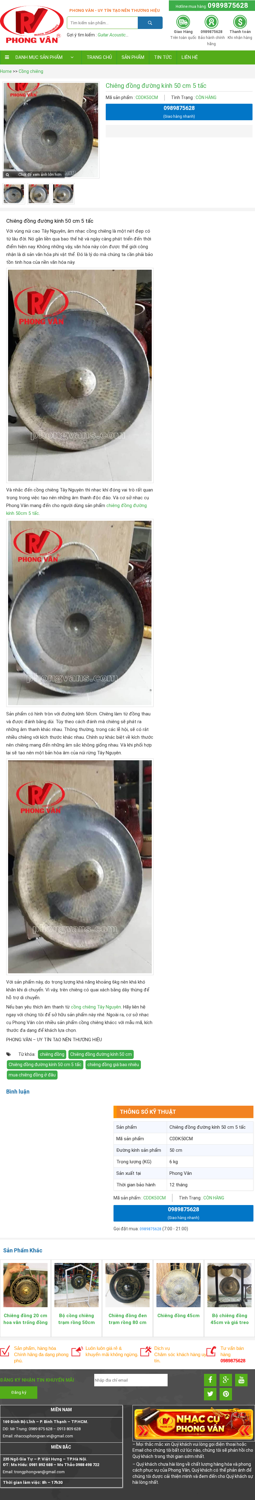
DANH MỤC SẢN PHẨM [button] (39, 57)
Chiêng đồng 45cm (178, 1315)
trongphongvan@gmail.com (39, 1471)
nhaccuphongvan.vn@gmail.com (43, 1436)
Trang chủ (99, 57)
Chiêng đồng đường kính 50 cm (101, 1054)
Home (6, 71)
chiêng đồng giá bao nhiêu (113, 1064)
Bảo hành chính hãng (211, 38)
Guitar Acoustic (112, 34)
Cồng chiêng (31, 71)
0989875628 (228, 5)
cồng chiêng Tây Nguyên (96, 1007)
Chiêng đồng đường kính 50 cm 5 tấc (45, 1064)
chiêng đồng (52, 1054)
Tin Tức (163, 57)
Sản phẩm (133, 57)
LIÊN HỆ (190, 57)
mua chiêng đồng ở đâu (32, 1074)
